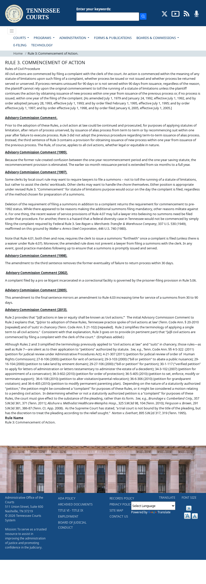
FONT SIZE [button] (189, 497)
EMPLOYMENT (68, 516)
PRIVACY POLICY (121, 504)
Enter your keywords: (93, 9)
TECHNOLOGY (42, 45)
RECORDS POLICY (122, 498)
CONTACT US (119, 516)
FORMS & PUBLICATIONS (113, 37)
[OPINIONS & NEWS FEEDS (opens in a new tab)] (186, 13)
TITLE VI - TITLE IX (70, 510)
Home (18, 53)
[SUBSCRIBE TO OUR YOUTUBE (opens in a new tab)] (176, 13)
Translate (164, 512)
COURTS (20, 37)
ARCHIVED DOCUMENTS (75, 504)
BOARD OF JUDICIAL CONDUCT (72, 525)
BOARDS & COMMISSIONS (156, 37)
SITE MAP (116, 510)
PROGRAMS (43, 37)
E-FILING (19, 45)
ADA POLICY (66, 498)
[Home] (33, 14)
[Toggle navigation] (11, 31)
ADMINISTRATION (73, 37)
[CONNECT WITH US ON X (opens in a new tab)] (165, 13)
